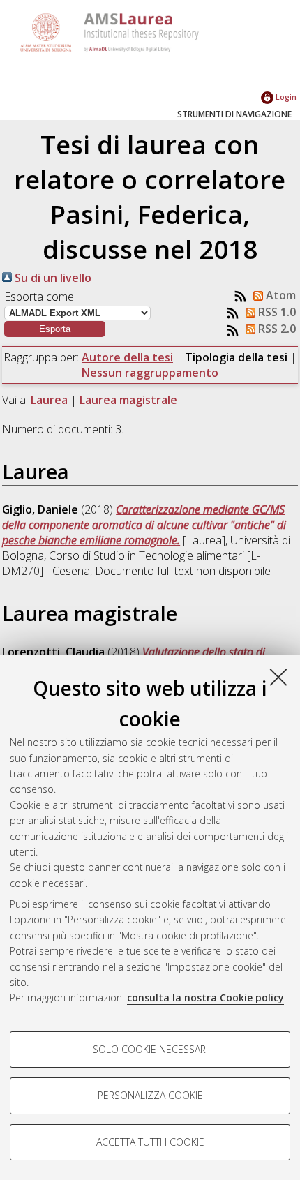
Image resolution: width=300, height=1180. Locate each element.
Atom (279, 295)
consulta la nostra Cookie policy (205, 997)
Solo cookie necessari (150, 1049)
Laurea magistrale (128, 400)
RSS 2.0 (275, 328)
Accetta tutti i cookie (150, 1142)
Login (285, 96)
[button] (54, 329)
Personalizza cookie (150, 1095)
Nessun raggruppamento (150, 372)
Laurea (49, 400)
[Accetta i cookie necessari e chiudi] (278, 677)
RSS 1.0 (275, 312)
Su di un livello (51, 277)
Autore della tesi (127, 357)
